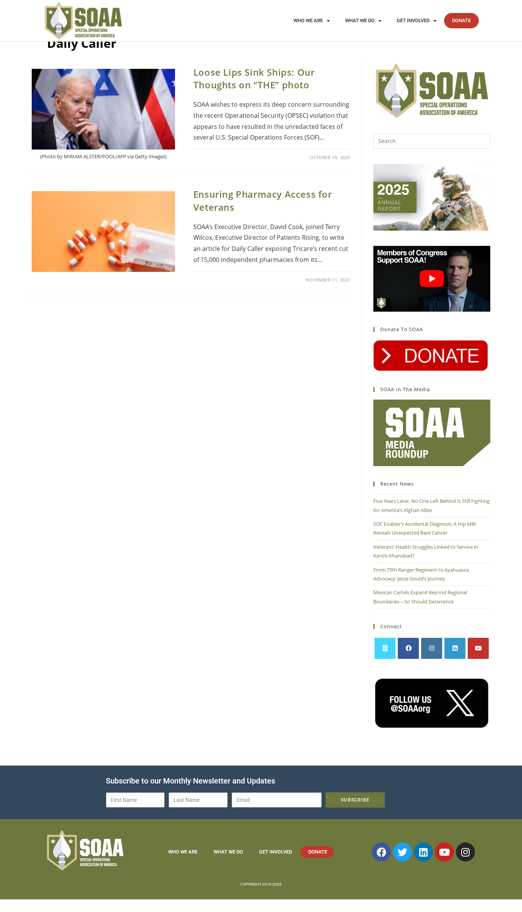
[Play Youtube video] (431, 279)
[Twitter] (402, 852)
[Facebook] (408, 648)
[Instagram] (431, 648)
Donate (461, 20)
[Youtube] (478, 648)
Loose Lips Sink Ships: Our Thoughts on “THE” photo (254, 78)
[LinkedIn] (454, 648)
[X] (385, 648)
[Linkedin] (423, 852)
